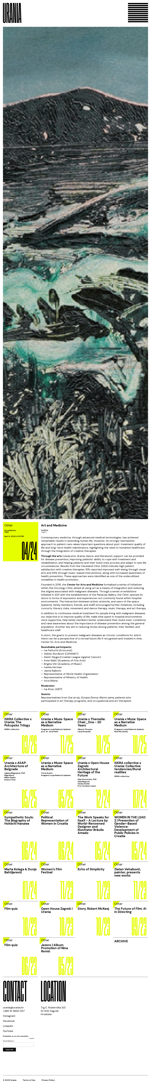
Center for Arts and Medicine (59, 963)
